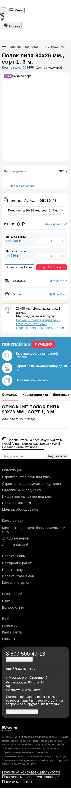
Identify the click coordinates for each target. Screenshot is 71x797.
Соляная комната (16, 503)
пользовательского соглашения (22, 756)
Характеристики (35, 394)
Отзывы (8, 639)
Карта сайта (12, 632)
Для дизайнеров (15, 538)
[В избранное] (5, 198)
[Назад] (5, 46)
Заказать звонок (19, 659)
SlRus (63, 171)
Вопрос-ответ (13, 607)
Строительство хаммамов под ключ (31, 484)
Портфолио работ (17, 563)
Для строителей (15, 545)
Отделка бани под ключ (21, 490)
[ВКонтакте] (8, 686)
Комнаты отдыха (15, 583)
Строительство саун (31, 324)
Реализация (12, 470)
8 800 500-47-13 (25, 654)
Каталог (32, 46)
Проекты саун (13, 570)
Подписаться (56, 456)
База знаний (12, 594)
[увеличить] (62, 241)
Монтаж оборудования (20, 509)
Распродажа (54, 46)
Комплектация (13, 521)
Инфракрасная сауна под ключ (27, 496)
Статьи (7, 601)
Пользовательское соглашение (30, 777)
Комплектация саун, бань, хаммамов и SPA (33, 530)
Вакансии (10, 626)
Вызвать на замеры (21, 711)
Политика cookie (17, 781)
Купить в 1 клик (21, 267)
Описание (10, 394)
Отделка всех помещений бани (40, 328)
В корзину (55, 267)
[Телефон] (2, 15)
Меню (18, 10)
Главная (15, 46)
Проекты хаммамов (18, 576)
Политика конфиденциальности (31, 772)
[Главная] (3, 10)
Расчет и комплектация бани (38, 320)
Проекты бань (13, 556)
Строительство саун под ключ (26, 477)
